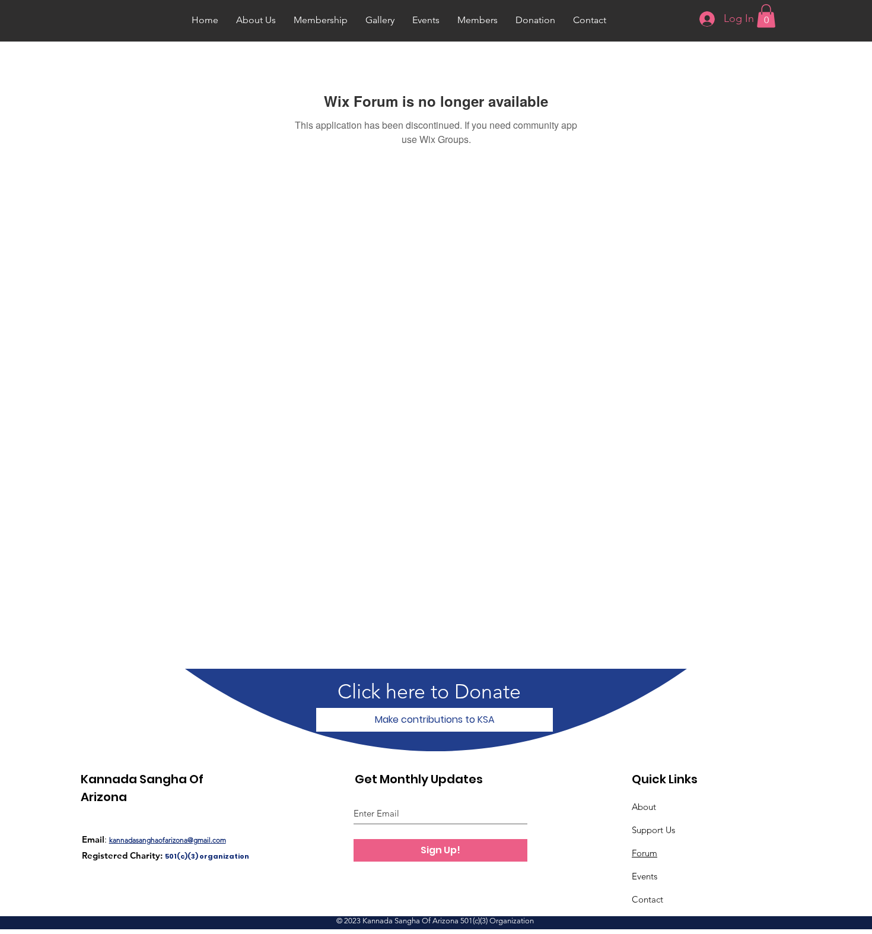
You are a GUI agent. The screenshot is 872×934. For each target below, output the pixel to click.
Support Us (653, 829)
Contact (647, 899)
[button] (766, 15)
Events (644, 876)
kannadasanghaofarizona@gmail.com (167, 839)
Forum (644, 853)
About (644, 806)
